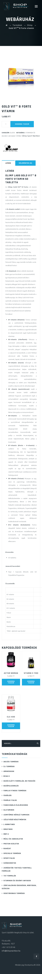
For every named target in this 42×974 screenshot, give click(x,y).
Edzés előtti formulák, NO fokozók (19, 781)
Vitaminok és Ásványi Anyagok (17, 881)
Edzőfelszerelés (11, 786)
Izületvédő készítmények (15, 820)
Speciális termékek (12, 853)
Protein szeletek (11, 844)
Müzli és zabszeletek (13, 839)
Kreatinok (8, 829)
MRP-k (6, 834)
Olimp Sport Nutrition (31, 136)
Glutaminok (9, 810)
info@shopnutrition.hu (11, 951)
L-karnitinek (9, 824)
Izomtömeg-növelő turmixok (16, 815)
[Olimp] (10, 148)
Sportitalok (9, 858)
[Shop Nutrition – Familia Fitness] (17, 6)
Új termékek (9, 766)
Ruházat (7, 848)
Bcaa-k (7, 776)
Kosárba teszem (22, 124)
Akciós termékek (11, 762)
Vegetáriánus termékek (14, 893)
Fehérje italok (10, 800)
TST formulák (10, 876)
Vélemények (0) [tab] (25, 163)
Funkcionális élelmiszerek (16, 805)
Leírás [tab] (8, 163)
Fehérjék (8, 795)
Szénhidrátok (10, 863)
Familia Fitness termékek (15, 791)
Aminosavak (9, 771)
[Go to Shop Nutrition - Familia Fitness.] (7, 25)
